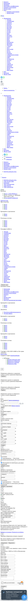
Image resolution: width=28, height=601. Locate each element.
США (8, 57)
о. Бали (9, 46)
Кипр (8, 38)
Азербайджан (10, 21)
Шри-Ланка (10, 70)
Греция (9, 29)
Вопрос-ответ (7, 9)
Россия (8, 52)
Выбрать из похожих (6, 532)
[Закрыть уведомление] (25, 592)
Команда (6, 2)
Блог (5, 296)
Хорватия (9, 66)
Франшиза (6, 4)
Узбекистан (10, 64)
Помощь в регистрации (10, 7)
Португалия (10, 49)
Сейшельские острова (12, 54)
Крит (8, 39)
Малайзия (9, 43)
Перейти (3, 390)
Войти (2, 407)
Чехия (8, 68)
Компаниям (7, 3)
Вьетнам (9, 28)
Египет (9, 32)
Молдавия (9, 45)
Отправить (3, 414)
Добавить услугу (5, 465)
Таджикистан (10, 59)
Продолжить (11, 543)
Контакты (6, 298)
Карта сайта (4, 354)
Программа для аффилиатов (11, 6)
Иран (8, 33)
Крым (8, 40)
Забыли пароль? (15, 405)
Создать (3, 445)
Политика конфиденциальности (12, 312)
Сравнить (3, 376)
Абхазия (9, 19)
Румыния (9, 53)
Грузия (8, 31)
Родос (8, 50)
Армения (9, 22)
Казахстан (9, 36)
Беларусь (9, 24)
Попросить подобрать (18, 532)
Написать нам (4, 200)
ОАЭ (8, 47)
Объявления (4, 543)
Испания (9, 35)
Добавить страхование (6, 486)
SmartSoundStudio (15, 355)
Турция (9, 63)
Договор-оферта (8, 313)
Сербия (9, 56)
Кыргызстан (10, 42)
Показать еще (4, 284)
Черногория (10, 67)
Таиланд (9, 60)
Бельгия (9, 25)
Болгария (9, 26)
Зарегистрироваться (13, 400)
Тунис (8, 61)
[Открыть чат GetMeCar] (24, 597)
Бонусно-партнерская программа (12, 300)
